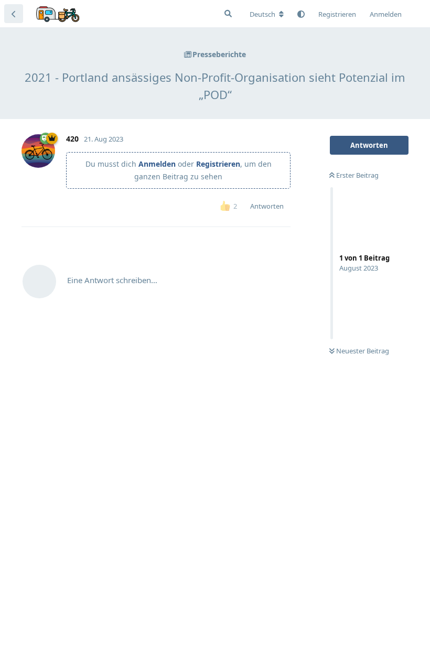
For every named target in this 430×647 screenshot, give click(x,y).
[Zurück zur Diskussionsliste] (13, 13)
